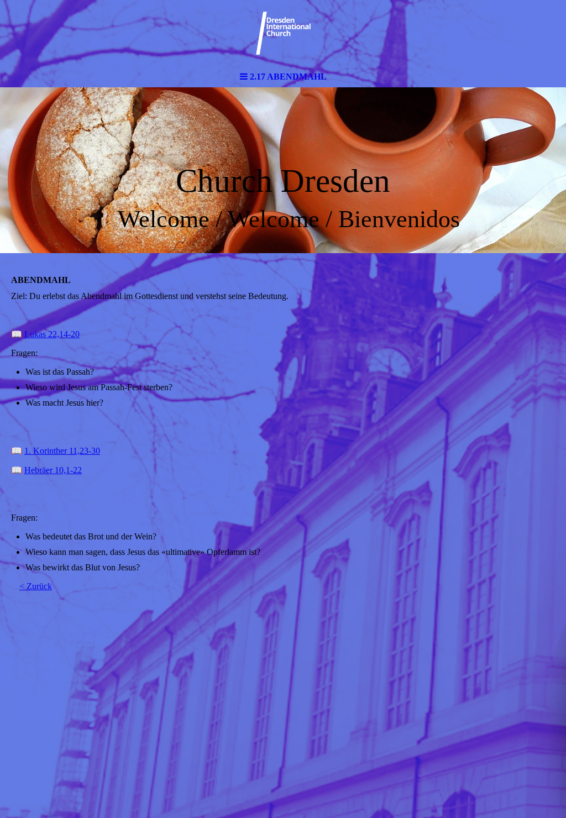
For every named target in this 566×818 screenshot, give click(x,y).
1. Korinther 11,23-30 (62, 450)
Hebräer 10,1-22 (53, 470)
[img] (283, 33)
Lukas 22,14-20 (52, 334)
